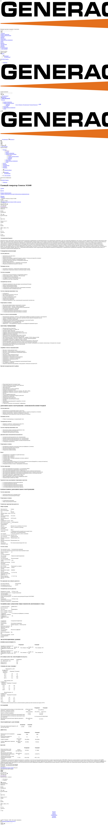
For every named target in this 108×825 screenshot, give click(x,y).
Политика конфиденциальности (9, 821)
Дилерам (54, 816)
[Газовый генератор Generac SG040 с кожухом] (10, 201)
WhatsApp (5, 62)
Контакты (54, 817)
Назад (8, 150)
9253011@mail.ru (5, 59)
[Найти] (1, 32)
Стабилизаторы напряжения (20, 194)
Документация (54, 815)
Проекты (54, 813)
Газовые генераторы (4, 194)
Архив (27, 194)
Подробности (3, 206)
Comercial (2, 197)
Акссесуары (11, 194)
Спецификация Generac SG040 (7, 767)
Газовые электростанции (13, 156)
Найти (2, 823)
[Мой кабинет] (1, 140)
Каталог (7, 152)
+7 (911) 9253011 (4, 47)
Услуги (54, 812)
